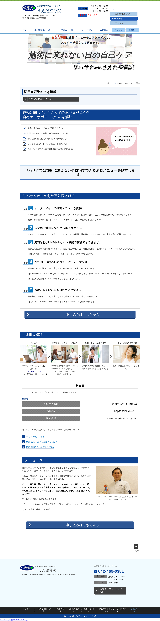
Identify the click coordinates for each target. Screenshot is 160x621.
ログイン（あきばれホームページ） (14, 620)
